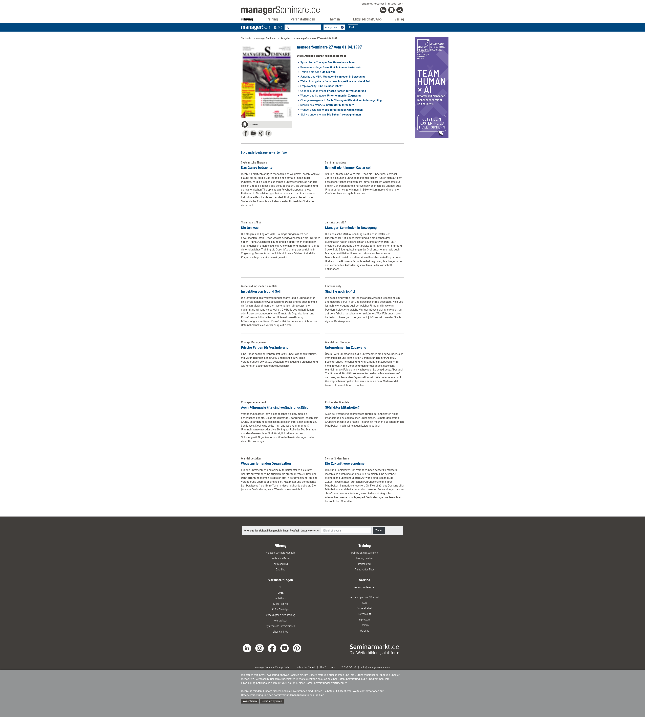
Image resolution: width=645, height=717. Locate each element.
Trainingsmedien (364, 558)
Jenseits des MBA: (332, 76)
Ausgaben (286, 38)
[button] (266, 125)
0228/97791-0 (348, 667)
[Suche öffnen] (400, 10)
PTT (280, 587)
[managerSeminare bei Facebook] (272, 648)
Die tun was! (250, 228)
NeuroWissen (280, 620)
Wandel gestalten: (331, 109)
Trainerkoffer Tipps (364, 569)
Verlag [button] (399, 19)
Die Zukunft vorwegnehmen (345, 463)
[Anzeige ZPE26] (431, 87)
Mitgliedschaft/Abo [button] (367, 19)
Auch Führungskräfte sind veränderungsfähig (274, 407)
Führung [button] (247, 19)
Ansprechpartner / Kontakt (364, 597)
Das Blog (280, 569)
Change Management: (333, 90)
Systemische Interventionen (280, 626)
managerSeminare (265, 38)
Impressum (364, 619)
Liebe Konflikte (280, 631)
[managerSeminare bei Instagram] (260, 648)
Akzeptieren (250, 701)
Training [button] (272, 19)
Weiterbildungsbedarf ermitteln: (335, 81)
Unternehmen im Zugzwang (345, 347)
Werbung (364, 630)
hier (321, 695)
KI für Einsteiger (280, 609)
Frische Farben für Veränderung (264, 347)
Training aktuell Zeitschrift (364, 552)
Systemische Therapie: (327, 62)
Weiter (378, 530)
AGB (364, 602)
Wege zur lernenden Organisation (266, 463)
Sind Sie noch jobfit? (340, 291)
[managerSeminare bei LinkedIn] (247, 648)
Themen (364, 625)
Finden (352, 27)
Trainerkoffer (364, 564)
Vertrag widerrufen (364, 587)
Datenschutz (364, 614)
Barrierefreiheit (364, 608)
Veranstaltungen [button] (303, 19)
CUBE (281, 592)
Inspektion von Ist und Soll (261, 291)
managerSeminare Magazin (280, 552)
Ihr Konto (395, 3)
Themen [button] (334, 19)
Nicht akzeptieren (272, 701)
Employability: (321, 86)
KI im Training (280, 603)
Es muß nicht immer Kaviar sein (348, 168)
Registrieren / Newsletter (372, 3)
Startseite (246, 38)
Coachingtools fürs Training (280, 615)
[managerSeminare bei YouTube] (285, 648)
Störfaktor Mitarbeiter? (342, 407)
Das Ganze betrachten (257, 168)
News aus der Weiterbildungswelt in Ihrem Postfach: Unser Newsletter (281, 530)
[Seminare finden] (374, 649)
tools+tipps (280, 598)
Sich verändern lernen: (330, 114)
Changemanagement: (341, 100)
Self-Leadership (281, 564)
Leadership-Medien (280, 558)
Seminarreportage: (330, 67)
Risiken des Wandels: (327, 105)
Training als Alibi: (318, 72)
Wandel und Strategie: (330, 95)
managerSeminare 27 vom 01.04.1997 (316, 38)
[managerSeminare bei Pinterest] (297, 648)
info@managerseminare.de (375, 667)
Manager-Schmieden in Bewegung (351, 228)
